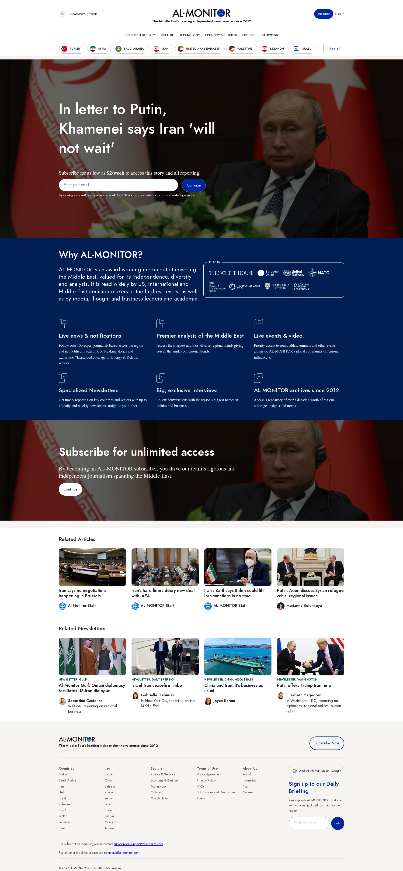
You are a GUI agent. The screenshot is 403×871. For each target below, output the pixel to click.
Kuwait (109, 792)
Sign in (339, 14)
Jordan (109, 774)
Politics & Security (140, 35)
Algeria (110, 828)
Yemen (109, 798)
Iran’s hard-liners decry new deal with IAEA (163, 593)
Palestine (64, 804)
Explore (248, 35)
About (247, 774)
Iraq (107, 768)
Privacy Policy (206, 780)
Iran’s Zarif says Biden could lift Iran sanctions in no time (234, 593)
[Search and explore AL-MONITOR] (62, 13)
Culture (167, 35)
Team (246, 786)
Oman (109, 780)
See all (335, 48)
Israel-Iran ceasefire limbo (157, 685)
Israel (62, 798)
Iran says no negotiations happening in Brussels (83, 593)
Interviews (269, 35)
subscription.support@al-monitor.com (138, 844)
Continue (70, 489)
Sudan (109, 810)
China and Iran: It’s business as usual (233, 688)
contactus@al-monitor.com (121, 852)
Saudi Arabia (67, 780)
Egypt (62, 810)
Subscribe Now (327, 743)
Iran (61, 786)
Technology (189, 35)
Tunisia (109, 816)
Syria (62, 828)
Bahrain (110, 786)
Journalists (249, 780)
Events (93, 13)
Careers (248, 792)
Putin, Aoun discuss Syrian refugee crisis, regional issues (310, 593)
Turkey (63, 774)
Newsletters (77, 13)
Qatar (63, 816)
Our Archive (159, 798)
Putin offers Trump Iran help (304, 685)
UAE (62, 792)
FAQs (200, 786)
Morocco (111, 822)
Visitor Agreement (209, 774)
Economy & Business (221, 35)
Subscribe (324, 14)
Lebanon (64, 822)
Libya (108, 804)
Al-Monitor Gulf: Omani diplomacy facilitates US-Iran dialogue (92, 688)
